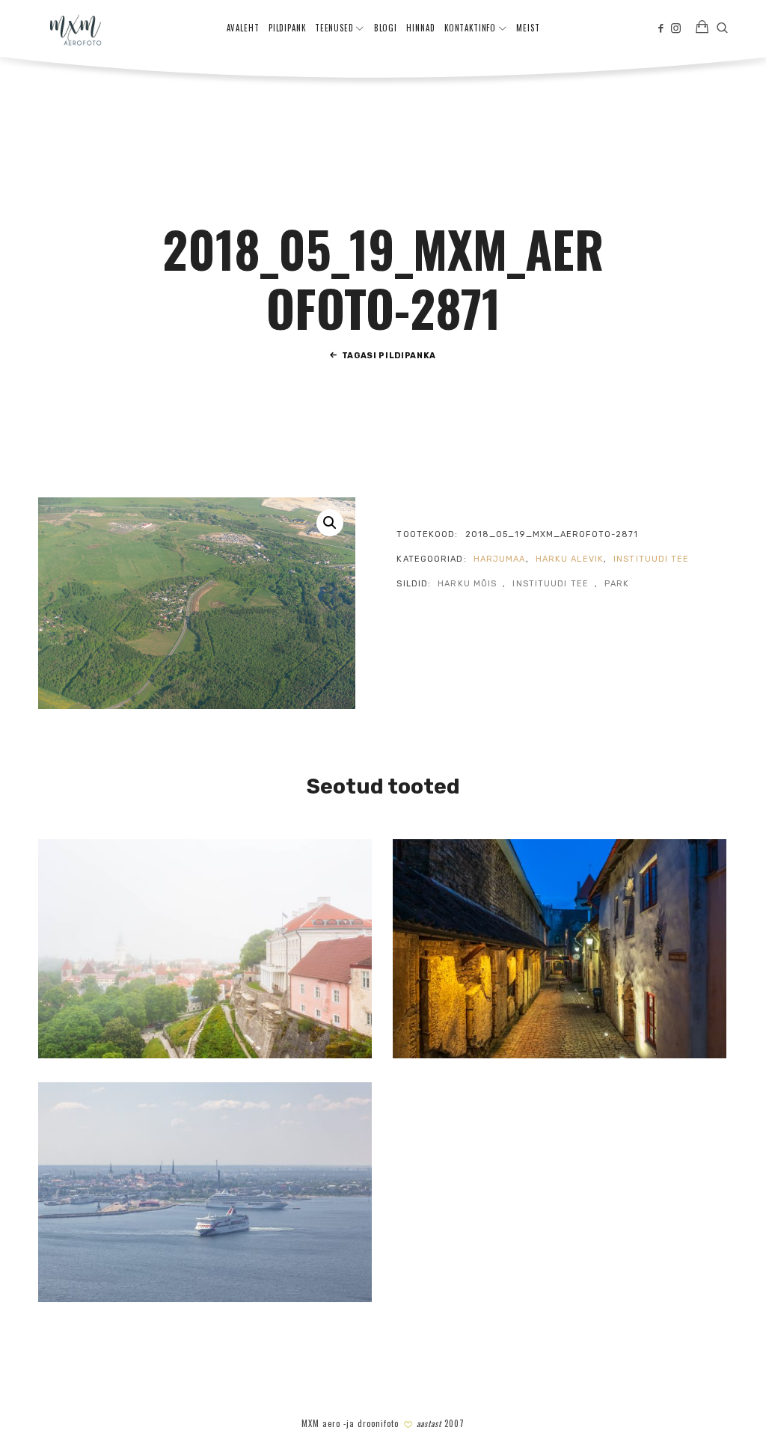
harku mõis (467, 584)
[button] (329, 522)
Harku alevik (570, 559)
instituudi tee (550, 584)
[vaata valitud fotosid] (702, 28)
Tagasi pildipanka (389, 356)
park (616, 584)
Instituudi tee (651, 559)
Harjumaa (500, 559)
